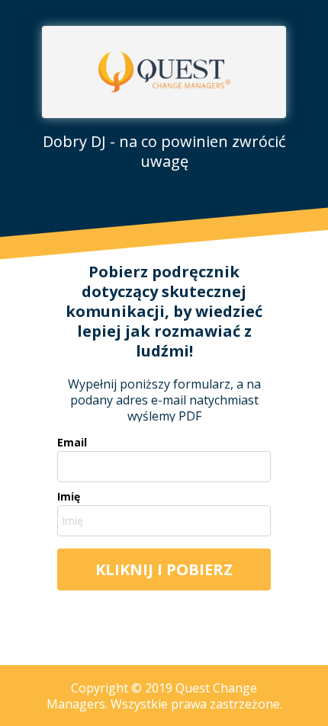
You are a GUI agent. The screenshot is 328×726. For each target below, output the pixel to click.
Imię (68, 496)
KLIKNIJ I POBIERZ (164, 569)
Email (72, 442)
